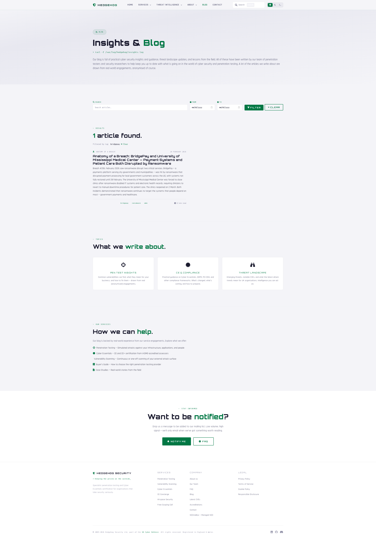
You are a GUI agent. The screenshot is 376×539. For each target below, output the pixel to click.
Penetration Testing (105, 347)
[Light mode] (270, 5)
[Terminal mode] (280, 5)
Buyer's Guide (102, 364)
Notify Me (178, 441)
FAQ (205, 441)
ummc (146, 203)
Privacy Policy (244, 479)
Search (98, 102)
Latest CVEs (195, 499)
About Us (194, 479)
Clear (275, 107)
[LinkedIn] (272, 532)
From (194, 102)
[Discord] (281, 532)
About (191, 4)
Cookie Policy (244, 489)
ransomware (136, 203)
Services (143, 4)
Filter (255, 107)
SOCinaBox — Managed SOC (201, 515)
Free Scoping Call (165, 504)
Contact (217, 4)
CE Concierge (163, 494)
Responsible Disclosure (248, 494)
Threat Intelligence (168, 4)
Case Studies (102, 370)
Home (130, 4)
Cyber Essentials (104, 353)
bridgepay (124, 203)
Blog (205, 4)
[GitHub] (276, 532)
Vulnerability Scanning (104, 358)
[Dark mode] (275, 5)
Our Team (194, 484)
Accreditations (196, 504)
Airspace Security (165, 499)
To (220, 102)
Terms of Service (245, 484)
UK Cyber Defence (150, 532)
